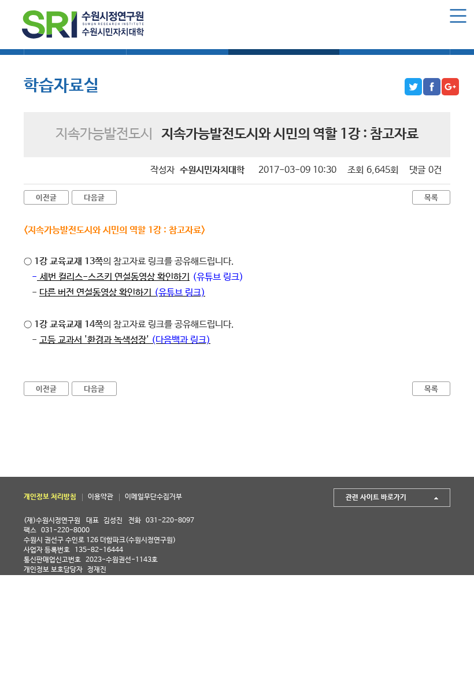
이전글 (46, 198)
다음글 (94, 198)
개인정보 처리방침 (50, 497)
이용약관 (100, 497)
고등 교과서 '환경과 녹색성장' (124, 340)
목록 (431, 198)
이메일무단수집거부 (153, 497)
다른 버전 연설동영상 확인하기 (122, 292)
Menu (458, 16)
